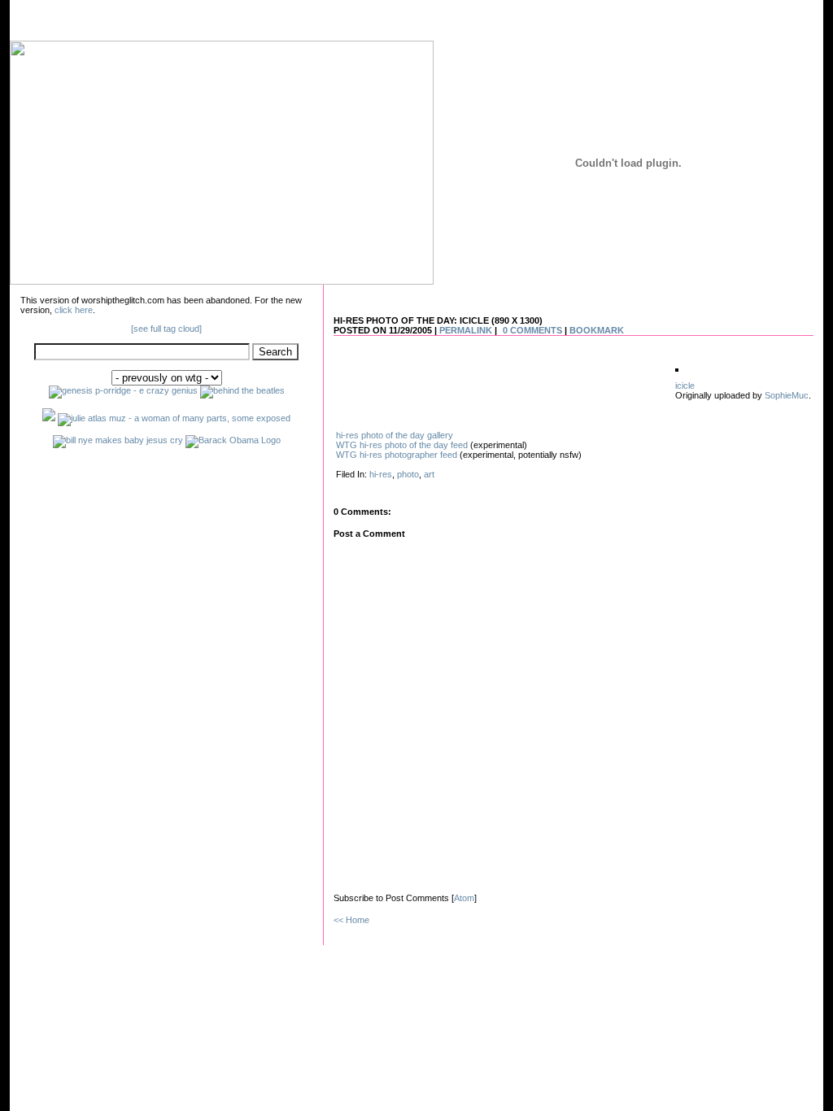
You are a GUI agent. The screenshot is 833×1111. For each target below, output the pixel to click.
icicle (685, 385)
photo (408, 474)
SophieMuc (787, 395)
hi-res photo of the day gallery (394, 435)
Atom (464, 898)
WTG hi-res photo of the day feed (402, 445)
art (429, 474)
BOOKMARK (596, 330)
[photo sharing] (676, 368)
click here (74, 310)
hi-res (380, 474)
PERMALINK (465, 330)
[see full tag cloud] (166, 328)
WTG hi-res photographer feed (396, 455)
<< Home (351, 920)
